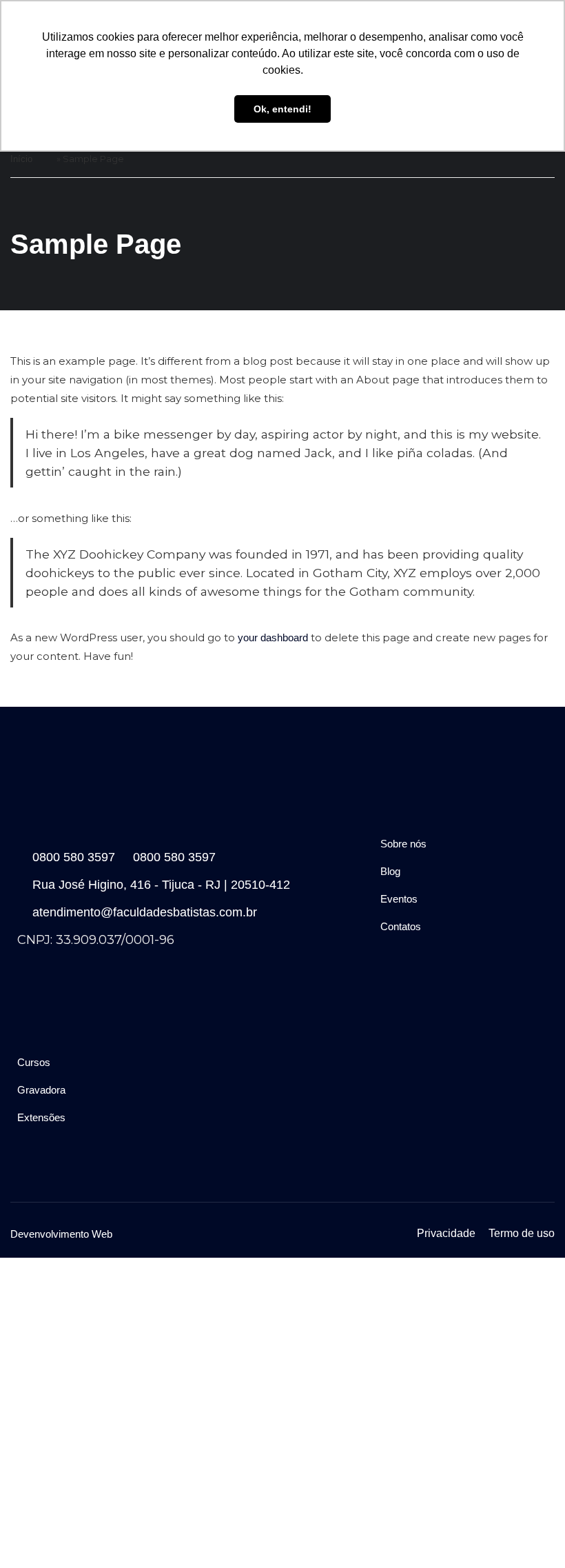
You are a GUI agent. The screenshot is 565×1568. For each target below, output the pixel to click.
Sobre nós (403, 844)
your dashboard (273, 637)
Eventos (399, 899)
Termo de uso (522, 1233)
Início (21, 159)
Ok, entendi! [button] (282, 108)
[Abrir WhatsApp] (530, 1533)
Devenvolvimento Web (61, 1234)
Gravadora (41, 1090)
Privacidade (446, 1233)
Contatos (400, 926)
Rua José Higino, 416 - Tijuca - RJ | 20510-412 (161, 885)
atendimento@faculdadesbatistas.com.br (144, 912)
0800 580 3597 (73, 857)
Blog (390, 871)
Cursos (33, 1062)
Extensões (41, 1117)
